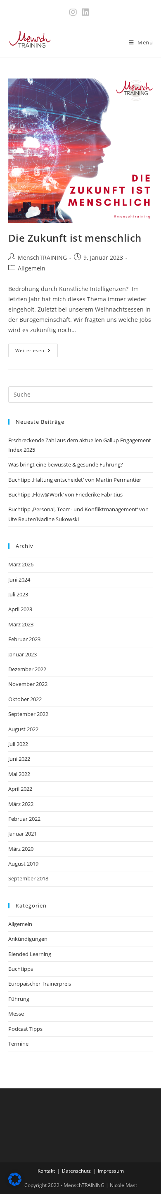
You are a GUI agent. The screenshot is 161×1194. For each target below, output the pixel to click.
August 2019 (23, 863)
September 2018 (28, 878)
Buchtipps (20, 968)
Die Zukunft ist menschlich (75, 238)
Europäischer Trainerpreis (39, 983)
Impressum (111, 1170)
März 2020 (20, 848)
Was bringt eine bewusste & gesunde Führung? (65, 464)
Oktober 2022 (25, 699)
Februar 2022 (24, 818)
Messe (16, 1013)
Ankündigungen (27, 938)
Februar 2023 (24, 639)
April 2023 (20, 609)
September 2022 (28, 714)
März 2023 (20, 624)
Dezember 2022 (27, 669)
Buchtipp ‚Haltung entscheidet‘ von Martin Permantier (74, 479)
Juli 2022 (18, 744)
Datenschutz (76, 1170)
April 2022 (20, 788)
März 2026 (20, 564)
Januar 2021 (22, 833)
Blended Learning (29, 954)
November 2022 (27, 684)
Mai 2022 (19, 774)
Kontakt (46, 1170)
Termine (18, 1043)
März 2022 (20, 804)
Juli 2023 (18, 594)
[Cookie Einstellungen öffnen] (14, 1183)
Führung (18, 998)
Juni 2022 (19, 758)
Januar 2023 (22, 654)
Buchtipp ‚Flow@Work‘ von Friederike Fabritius (65, 494)
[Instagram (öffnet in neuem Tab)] (74, 12)
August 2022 (23, 729)
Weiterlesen (36, 351)
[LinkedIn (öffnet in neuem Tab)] (85, 12)
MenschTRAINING (42, 257)
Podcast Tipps (25, 1028)
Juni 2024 (19, 579)
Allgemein (31, 268)
